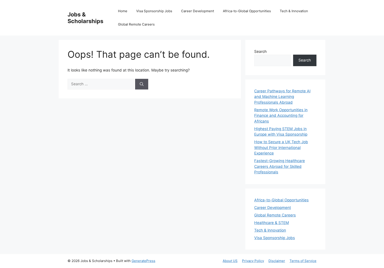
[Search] (141, 84)
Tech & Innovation (294, 11)
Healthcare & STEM (271, 222)
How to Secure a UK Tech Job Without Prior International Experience (281, 147)
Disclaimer (276, 261)
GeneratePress (143, 261)
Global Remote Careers (136, 24)
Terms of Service (303, 261)
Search (260, 51)
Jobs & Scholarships (85, 17)
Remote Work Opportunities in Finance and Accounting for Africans (281, 115)
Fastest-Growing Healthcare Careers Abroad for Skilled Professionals (279, 166)
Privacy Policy (253, 261)
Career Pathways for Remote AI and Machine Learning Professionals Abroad (282, 97)
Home (122, 11)
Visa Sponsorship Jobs (154, 11)
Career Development (197, 11)
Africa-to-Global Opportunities (247, 11)
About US (230, 261)
